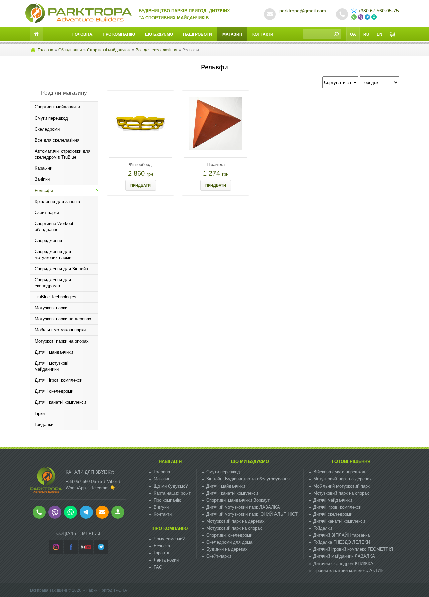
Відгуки (161, 507)
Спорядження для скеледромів (53, 282)
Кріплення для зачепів (57, 201)
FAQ (158, 567)
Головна (82, 34)
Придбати (140, 185)
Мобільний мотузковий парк (341, 486)
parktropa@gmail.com (302, 10)
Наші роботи (197, 34)
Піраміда (216, 164)
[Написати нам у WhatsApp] (354, 17)
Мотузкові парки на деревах (63, 318)
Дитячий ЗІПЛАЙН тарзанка (341, 535)
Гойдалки (44, 424)
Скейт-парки (47, 212)
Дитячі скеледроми (54, 391)
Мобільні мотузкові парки (60, 329)
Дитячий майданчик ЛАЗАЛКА (344, 556)
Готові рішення (351, 461)
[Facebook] (71, 547)
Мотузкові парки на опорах (62, 341)
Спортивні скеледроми (229, 535)
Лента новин (166, 560)
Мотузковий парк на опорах (234, 528)
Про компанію (119, 34)
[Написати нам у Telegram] (368, 17)
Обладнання (70, 50)
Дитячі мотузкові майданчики (51, 366)
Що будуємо (159, 34)
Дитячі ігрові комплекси (58, 380)
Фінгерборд (140, 164)
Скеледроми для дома (229, 542)
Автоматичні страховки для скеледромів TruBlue (62, 154)
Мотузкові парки (51, 307)
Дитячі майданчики (54, 352)
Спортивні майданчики (109, 50)
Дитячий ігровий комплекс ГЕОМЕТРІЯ (353, 549)
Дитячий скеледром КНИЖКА (343, 563)
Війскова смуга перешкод (339, 471)
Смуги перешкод (51, 118)
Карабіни (43, 168)
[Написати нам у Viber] (361, 17)
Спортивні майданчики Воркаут (238, 500)
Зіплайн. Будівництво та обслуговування (248, 478)
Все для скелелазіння (156, 50)
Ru (366, 34)
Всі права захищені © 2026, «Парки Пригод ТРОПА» (79, 590)
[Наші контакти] (374, 17)
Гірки (40, 413)
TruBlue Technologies (55, 296)
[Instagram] (56, 547)
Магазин (232, 34)
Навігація (170, 461)
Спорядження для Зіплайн (61, 268)
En (379, 34)
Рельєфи (44, 190)
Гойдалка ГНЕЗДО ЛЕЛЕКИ (341, 542)
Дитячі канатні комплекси (60, 402)
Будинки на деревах (227, 549)
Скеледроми (47, 129)
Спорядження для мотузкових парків (53, 254)
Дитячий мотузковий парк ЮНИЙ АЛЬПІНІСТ (252, 514)
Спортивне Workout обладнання (54, 226)
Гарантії (161, 552)
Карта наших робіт (172, 493)
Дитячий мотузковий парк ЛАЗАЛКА (243, 507)
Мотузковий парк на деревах (235, 521)
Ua (353, 34)
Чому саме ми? (169, 538)
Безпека (162, 545)
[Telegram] (101, 547)
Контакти (262, 34)
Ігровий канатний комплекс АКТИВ (348, 570)
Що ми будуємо (250, 461)
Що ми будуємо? (171, 486)
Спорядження (48, 240)
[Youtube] (86, 547)
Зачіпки (42, 179)
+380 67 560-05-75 (378, 10)
